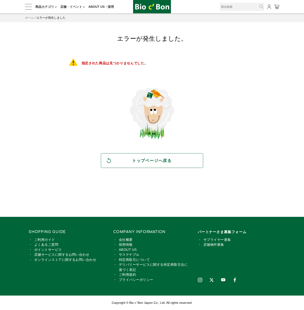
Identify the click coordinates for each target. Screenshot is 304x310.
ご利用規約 (127, 274)
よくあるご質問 (46, 244)
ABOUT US (128, 250)
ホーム (29, 17)
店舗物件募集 (213, 244)
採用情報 (126, 244)
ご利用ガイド (44, 240)
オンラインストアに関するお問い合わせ (65, 260)
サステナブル (129, 254)
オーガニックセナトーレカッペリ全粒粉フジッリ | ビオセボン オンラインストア (152, 7)
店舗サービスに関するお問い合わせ (61, 254)
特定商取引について (134, 260)
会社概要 (126, 240)
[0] (276, 6)
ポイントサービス (48, 250)
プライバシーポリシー (136, 280)
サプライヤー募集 (217, 240)
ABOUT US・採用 (101, 6)
